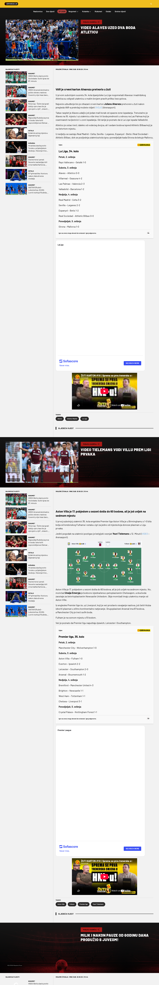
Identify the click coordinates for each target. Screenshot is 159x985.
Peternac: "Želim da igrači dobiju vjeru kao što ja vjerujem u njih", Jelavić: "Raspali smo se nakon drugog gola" (38, 106)
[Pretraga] (151, 4)
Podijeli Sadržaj (90, 22)
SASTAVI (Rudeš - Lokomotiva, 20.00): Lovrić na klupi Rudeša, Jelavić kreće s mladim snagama (37, 190)
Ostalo (31, 131)
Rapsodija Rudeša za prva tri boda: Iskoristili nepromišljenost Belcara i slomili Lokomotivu (38, 120)
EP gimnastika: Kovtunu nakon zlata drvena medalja (38, 176)
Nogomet (31, 73)
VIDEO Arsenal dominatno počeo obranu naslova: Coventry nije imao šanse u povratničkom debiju (38, 92)
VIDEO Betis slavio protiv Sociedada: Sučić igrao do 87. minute (38, 78)
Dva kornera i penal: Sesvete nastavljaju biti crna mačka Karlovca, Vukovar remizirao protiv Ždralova (38, 162)
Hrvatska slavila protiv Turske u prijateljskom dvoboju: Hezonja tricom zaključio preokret (38, 148)
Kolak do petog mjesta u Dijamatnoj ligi (38, 134)
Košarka (31, 143)
